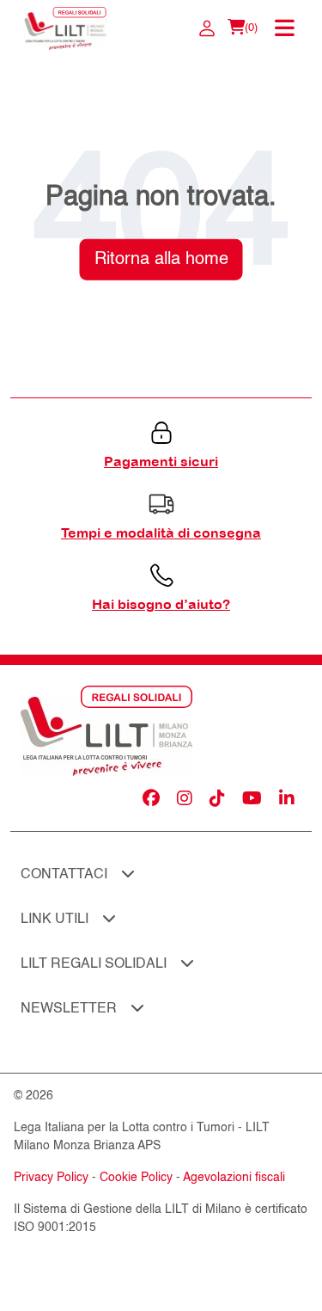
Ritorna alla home (161, 259)
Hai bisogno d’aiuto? (161, 604)
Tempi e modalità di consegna (161, 532)
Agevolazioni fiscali (234, 1178)
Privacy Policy (51, 1178)
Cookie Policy (136, 1178)
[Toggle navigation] (286, 28)
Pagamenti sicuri (161, 461)
